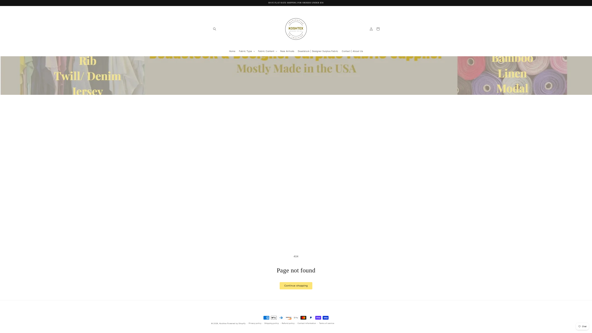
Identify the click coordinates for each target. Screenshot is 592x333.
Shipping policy (271, 323)
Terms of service (326, 323)
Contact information (307, 323)
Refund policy (288, 323)
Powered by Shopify (236, 323)
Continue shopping (296, 285)
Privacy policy (255, 323)
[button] (214, 29)
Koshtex (223, 323)
